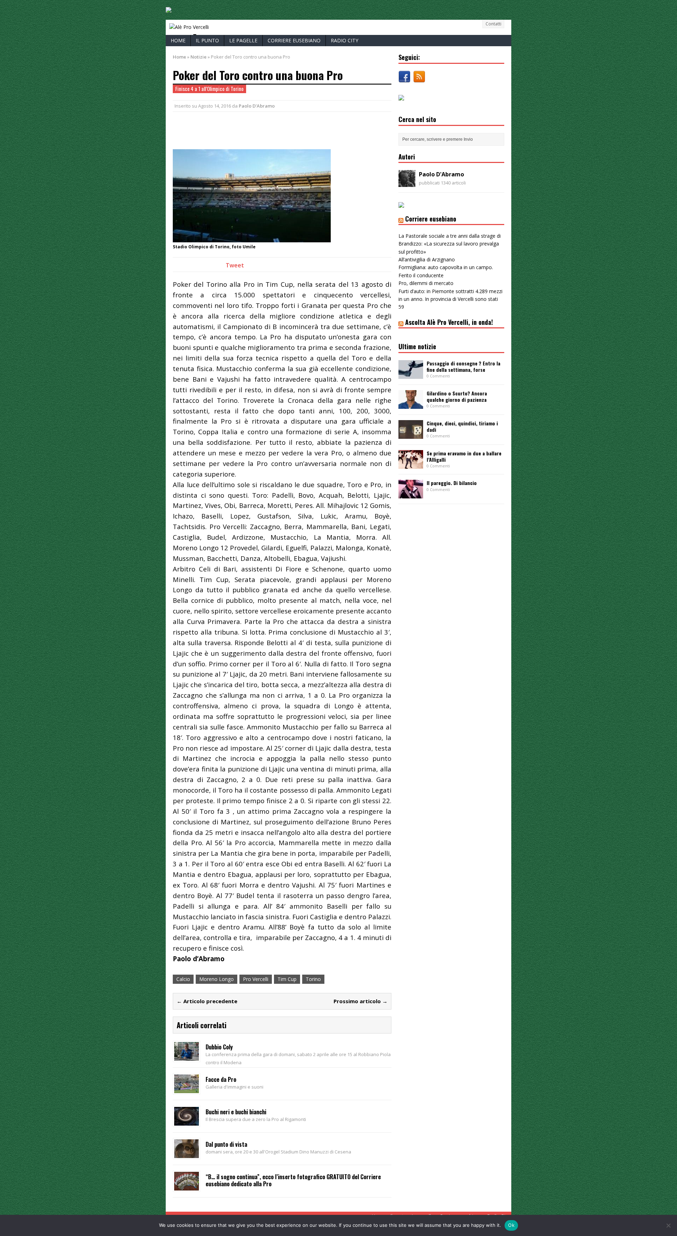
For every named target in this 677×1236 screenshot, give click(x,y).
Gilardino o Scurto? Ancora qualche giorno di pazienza (457, 396)
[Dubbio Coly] (186, 1056)
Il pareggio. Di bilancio (452, 482)
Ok (511, 1225)
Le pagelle (243, 40)
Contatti (493, 24)
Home (178, 40)
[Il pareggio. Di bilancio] (410, 494)
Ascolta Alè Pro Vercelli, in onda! (449, 322)
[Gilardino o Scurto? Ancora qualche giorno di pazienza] (410, 404)
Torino (313, 979)
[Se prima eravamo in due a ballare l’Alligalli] (410, 464)
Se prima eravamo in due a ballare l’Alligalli (464, 456)
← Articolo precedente (207, 1001)
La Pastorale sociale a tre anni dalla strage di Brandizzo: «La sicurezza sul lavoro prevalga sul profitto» (449, 243)
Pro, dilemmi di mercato (425, 283)
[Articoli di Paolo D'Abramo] (406, 183)
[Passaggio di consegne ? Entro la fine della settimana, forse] (410, 374)
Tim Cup (287, 979)
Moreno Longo (216, 979)
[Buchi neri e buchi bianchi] (186, 1121)
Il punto (207, 40)
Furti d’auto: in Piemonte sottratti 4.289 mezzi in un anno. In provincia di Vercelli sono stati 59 (450, 299)
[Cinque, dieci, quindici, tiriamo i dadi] (410, 434)
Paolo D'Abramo (257, 106)
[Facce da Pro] (186, 1088)
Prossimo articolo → (361, 1001)
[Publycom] (168, 8)
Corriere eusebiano (294, 40)
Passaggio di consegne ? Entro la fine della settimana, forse (463, 366)
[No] (668, 1225)
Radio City (344, 40)
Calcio (183, 979)
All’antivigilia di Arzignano (426, 259)
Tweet (235, 265)
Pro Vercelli (255, 979)
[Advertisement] (255, 129)
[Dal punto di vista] (186, 1153)
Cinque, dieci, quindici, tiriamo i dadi (462, 426)
